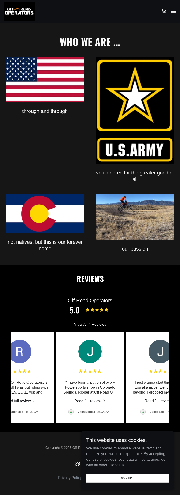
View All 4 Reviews (90, 324)
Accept (127, 477)
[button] (173, 11)
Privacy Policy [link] (70, 478)
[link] (19, 11)
